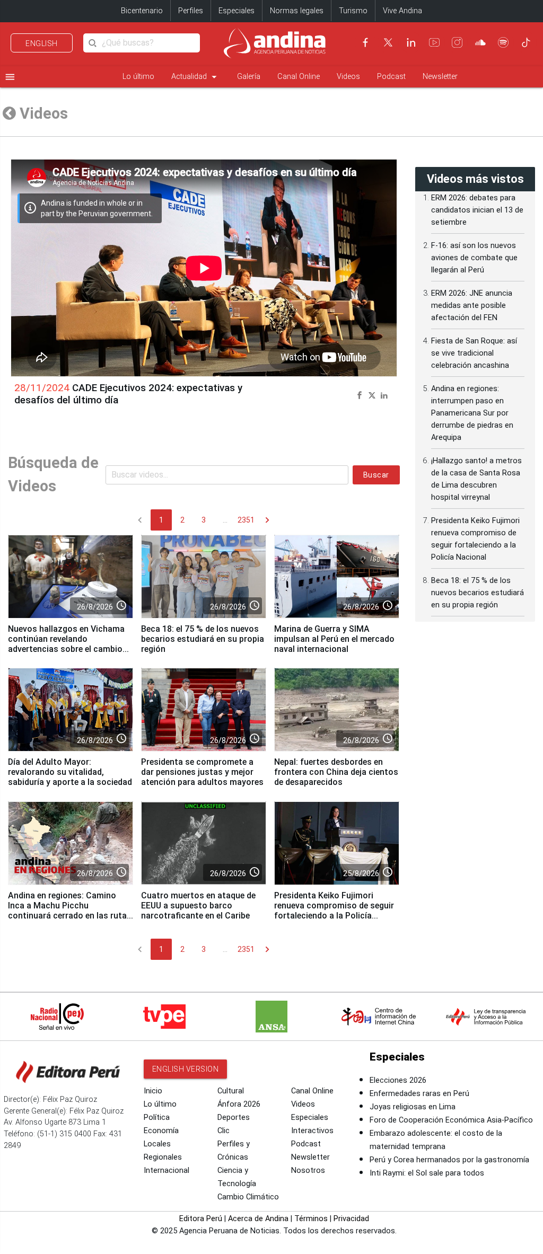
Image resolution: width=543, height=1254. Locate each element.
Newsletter (440, 76)
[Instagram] (457, 42)
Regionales (163, 1157)
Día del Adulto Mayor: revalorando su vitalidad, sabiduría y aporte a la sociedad (70, 772)
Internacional (166, 1170)
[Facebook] (365, 42)
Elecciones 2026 (398, 1080)
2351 (246, 520)
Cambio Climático (248, 1197)
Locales (157, 1144)
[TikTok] (526, 42)
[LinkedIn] (411, 42)
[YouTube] (434, 42)
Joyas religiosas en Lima (413, 1106)
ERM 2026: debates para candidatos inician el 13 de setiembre (477, 210)
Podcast (391, 76)
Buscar (376, 475)
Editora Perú (200, 1218)
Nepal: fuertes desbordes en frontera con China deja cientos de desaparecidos (336, 772)
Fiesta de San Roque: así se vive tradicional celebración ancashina (474, 353)
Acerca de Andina (258, 1218)
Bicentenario (142, 10)
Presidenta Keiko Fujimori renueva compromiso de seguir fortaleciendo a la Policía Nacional (334, 910)
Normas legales (296, 10)
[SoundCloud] (480, 42)
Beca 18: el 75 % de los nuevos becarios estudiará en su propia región (202, 639)
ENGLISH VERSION (185, 1069)
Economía (161, 1130)
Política (157, 1117)
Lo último (138, 76)
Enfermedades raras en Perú (419, 1093)
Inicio (153, 1091)
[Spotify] (503, 42)
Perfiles (190, 10)
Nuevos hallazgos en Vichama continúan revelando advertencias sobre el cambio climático (66, 644)
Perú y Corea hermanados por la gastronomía (449, 1159)
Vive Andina (402, 10)
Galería (248, 76)
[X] (388, 42)
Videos (348, 76)
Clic (223, 1130)
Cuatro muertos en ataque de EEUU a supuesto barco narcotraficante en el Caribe (198, 905)
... (225, 520)
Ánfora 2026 (238, 1104)
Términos (311, 1218)
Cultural (230, 1091)
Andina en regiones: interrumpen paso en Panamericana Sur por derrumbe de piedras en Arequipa (472, 413)
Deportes (233, 1117)
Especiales (236, 10)
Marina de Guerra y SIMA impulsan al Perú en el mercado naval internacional (334, 639)
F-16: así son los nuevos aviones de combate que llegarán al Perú (474, 258)
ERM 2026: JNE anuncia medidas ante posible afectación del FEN (471, 305)
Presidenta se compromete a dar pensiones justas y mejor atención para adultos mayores (202, 772)
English (41, 43)
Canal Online (298, 76)
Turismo (353, 10)
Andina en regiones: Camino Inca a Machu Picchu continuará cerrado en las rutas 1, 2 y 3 (70, 910)
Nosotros (308, 1170)
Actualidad (195, 77)
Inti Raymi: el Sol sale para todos (427, 1173)
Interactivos (312, 1130)
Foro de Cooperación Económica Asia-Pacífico (451, 1120)
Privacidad (351, 1218)
